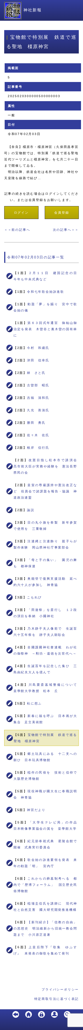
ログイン (21, 212)
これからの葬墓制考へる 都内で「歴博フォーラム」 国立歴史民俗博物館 (45, 885)
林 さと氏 (36, 373)
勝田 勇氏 (36, 422)
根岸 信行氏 (38, 447)
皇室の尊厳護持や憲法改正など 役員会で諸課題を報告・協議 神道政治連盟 (45, 491)
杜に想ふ (34, 703)
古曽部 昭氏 (38, 385)
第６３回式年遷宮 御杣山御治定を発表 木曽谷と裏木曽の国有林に (45, 329)
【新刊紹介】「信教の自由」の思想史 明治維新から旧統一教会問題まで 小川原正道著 (45, 928)
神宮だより (36, 810)
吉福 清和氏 (38, 397)
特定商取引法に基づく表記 (56, 999)
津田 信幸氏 (38, 360)
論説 (31, 510)
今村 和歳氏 (38, 348)
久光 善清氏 (38, 410)
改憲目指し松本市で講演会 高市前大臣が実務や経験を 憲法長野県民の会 (47, 466)
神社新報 (32, 10)
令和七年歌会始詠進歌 (45, 291)
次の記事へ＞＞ (66, 229)
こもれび (34, 597)
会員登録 (61, 212)
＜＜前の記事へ (17, 229)
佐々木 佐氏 (38, 435)
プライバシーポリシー (60, 989)
